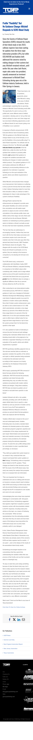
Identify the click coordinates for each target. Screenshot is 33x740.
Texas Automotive (9, 653)
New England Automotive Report (13, 644)
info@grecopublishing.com (10, 691)
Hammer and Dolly (9, 640)
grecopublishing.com (9, 696)
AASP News (7, 635)
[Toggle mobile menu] (29, 9)
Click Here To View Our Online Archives (14, 607)
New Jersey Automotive (10, 648)
